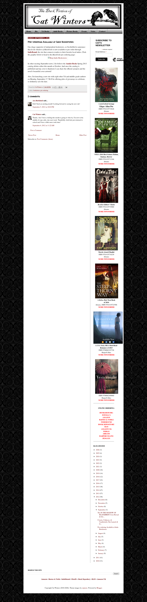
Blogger (99, 588)
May (100, 543)
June (100, 540)
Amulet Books (71, 63)
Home (28, 31)
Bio (36, 31)
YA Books (45, 31)
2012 (98, 497)
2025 (98, 453)
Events (84, 31)
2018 (98, 477)
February (101, 550)
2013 (98, 493)
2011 (98, 557)
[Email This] (53, 87)
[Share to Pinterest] (61, 87)
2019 (98, 473)
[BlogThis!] (55, 87)
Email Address (101, 52)
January (101, 553)
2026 (98, 450)
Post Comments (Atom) (45, 139)
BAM (94, 579)
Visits (93, 31)
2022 (98, 463)
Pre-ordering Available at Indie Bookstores (108, 528)
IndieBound (32, 52)
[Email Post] (65, 87)
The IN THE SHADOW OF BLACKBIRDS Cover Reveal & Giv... (108, 515)
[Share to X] (57, 87)
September (102, 510)
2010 (98, 561)
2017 (98, 480)
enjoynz (84, 588)
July (99, 536)
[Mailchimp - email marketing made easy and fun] (120, 61)
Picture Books (72, 31)
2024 (98, 456)
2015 (98, 487)
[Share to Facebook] (59, 87)
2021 (98, 466)
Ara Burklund (38, 100)
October (101, 506)
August (100, 533)
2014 (98, 490)
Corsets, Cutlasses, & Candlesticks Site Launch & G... (108, 522)
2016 (98, 483)
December (101, 500)
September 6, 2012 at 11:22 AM (43, 125)
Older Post (82, 135)
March (100, 547)
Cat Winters (38, 87)
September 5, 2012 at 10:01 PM (43, 107)
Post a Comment (36, 130)
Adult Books (58, 31)
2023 (98, 460)
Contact (102, 31)
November (101, 503)
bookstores (36, 90)
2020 (98, 470)
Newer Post (32, 135)
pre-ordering (44, 90)
